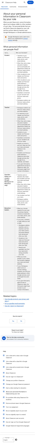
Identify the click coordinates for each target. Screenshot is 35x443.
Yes (13, 321)
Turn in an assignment (12, 407)
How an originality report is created (16, 414)
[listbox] (8, 440)
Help (4, 351)
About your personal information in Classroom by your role (16, 393)
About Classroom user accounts (15, 418)
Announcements (22, 6)
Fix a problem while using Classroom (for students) (17, 398)
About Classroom (11, 373)
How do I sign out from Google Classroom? (18, 422)
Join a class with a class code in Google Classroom (17, 356)
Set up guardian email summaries (15, 303)
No (21, 321)
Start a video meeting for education (16, 388)
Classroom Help (10, 2)
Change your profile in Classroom (15, 380)
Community (13, 6)
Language (7, 437)
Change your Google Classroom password (18, 384)
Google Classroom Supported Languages (17, 426)
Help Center (4, 6)
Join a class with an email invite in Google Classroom (17, 368)
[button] (3, 2)
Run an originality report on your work (16, 411)
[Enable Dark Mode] (16, 440)
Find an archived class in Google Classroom (18, 403)
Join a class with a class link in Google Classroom (16, 362)
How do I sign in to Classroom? (14, 306)
